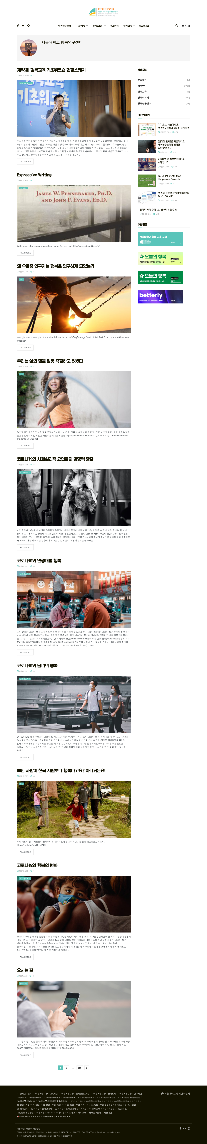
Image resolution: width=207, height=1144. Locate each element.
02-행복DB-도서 (36, 1097)
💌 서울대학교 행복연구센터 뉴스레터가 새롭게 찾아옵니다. (43, 1116)
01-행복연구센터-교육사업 (46, 1093)
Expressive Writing (34, 175)
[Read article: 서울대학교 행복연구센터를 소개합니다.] (147, 164)
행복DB (81, 26)
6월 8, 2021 (23, 975)
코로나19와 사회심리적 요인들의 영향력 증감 (55, 459)
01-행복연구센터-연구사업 (130, 1093)
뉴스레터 (114, 26)
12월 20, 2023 (165, 132)
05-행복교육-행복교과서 (41, 1108)
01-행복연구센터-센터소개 (104, 1093)
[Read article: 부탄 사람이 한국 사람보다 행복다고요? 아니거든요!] (74, 809)
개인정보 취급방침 (25, 1112)
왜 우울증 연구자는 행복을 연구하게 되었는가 (55, 266)
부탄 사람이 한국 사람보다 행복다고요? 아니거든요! (61, 770)
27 (33, 75)
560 (33, 566)
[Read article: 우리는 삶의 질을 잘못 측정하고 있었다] (74, 399)
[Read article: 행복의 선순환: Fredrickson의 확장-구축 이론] (147, 197)
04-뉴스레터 (130, 1104)
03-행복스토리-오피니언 (53, 1104)
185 (33, 671)
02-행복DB (22, 1097)
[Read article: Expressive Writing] (74, 213)
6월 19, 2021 (24, 776)
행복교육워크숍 (26, 83)
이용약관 (60, 1112)
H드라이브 (144, 26)
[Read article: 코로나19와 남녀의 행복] (74, 704)
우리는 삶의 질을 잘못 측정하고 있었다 (50, 361)
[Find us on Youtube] (23, 25)
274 (33, 464)
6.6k (174, 152)
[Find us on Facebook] (18, 25)
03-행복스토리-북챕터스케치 (126, 1101)
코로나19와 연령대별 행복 (39, 561)
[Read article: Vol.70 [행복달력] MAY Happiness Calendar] (147, 181)
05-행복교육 (22, 1108)
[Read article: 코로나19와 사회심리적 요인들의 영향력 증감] (74, 497)
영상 (21, 279)
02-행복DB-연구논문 (131, 1097)
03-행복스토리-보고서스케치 (98, 1101)
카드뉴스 (71, 1112)
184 (33, 271)
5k (173, 183)
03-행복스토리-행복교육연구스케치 (106, 1104)
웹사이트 (23, 188)
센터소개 (23, 983)
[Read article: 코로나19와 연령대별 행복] (74, 599)
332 (33, 776)
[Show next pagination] (86, 1067)
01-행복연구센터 (24, 1093)
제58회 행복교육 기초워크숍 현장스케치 (51, 70)
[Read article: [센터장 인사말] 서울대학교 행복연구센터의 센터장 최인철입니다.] (147, 146)
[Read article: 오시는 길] (74, 1009)
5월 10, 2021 (165, 200)
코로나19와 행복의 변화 (37, 865)
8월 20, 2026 (24, 75)
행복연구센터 (64, 26)
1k (32, 975)
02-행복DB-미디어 (71, 1097)
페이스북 (82, 1112)
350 (79, 1067)
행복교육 (127, 26)
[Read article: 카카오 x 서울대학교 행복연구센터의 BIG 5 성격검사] (147, 129)
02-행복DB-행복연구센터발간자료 (53, 1101)
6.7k (176, 132)
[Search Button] (176, 25)
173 (33, 180)
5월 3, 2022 (164, 183)
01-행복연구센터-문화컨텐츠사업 (75, 1093)
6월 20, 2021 (24, 180)
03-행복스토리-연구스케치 (28, 1104)
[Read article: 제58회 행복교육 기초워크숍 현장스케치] (74, 108)
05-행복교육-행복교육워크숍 (101, 1108)
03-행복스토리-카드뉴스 (77, 1104)
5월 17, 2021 (165, 166)
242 (33, 366)
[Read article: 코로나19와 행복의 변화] (74, 904)
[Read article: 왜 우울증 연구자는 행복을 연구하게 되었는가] (74, 304)
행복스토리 (97, 26)
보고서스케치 (25, 472)
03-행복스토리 (77, 1101)
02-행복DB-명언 (53, 1097)
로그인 (187, 26)
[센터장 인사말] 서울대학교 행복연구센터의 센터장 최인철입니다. (171, 144)
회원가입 (108, 1112)
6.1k (175, 166)
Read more (27, 161)
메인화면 (40, 1112)
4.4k (175, 200)
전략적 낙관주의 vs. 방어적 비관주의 (158, 210)
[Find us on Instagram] (28, 25)
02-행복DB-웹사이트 (26, 1101)
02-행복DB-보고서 (90, 1097)
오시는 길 (25, 970)
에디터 (50, 1112)
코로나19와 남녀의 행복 (37, 666)
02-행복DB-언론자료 (110, 1097)
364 (33, 871)
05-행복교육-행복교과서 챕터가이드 (70, 1108)
